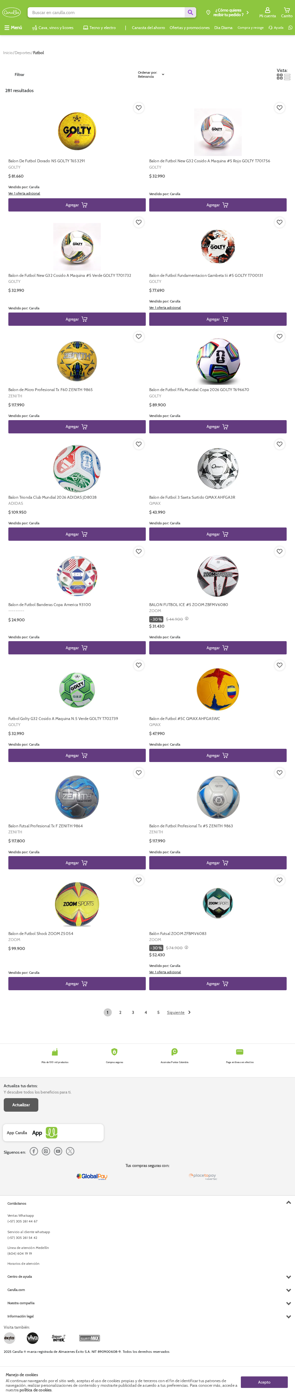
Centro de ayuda (19, 1276)
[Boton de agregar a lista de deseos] (139, 108)
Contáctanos (16, 1203)
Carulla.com (16, 1289)
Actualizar (21, 1104)
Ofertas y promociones (190, 27)
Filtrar (19, 74)
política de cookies (36, 1390)
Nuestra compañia (21, 1303)
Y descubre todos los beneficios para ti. (37, 1092)
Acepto (264, 1382)
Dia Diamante (226, 27)
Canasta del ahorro (148, 27)
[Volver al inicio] (11, 12)
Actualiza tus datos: (21, 1085)
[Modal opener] (186, 619)
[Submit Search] (190, 12)
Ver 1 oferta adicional (24, 193)
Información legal (20, 1316)
